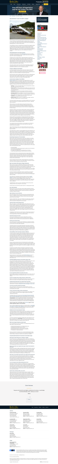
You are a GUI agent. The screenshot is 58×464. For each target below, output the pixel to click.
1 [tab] (27, 397)
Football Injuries (39, 42)
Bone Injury (39, 36)
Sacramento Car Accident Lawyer (41, 39)
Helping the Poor (38, 4)
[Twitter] (12, 450)
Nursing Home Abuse (40, 48)
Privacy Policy (36, 407)
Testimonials (24, 4)
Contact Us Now (22, 11)
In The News (28, 4)
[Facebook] (10, 450)
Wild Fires (38, 59)
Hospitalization (39, 45)
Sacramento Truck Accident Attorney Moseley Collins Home (14, 1)
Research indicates (12, 80)
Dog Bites (38, 41)
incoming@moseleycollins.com (16, 422)
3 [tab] (30, 397)
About (14, 4)
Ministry (33, 4)
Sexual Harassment (40, 52)
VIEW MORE (29, 399)
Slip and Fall (39, 53)
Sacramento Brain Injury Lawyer (41, 37)
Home (11, 4)
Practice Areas (19, 4)
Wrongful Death (39, 58)
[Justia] (14, 450)
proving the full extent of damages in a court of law (26, 283)
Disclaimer (40, 407)
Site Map (43, 407)
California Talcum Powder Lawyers (42, 38)
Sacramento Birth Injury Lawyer (41, 35)
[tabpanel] (29, 391)
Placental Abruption (40, 49)
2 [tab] (29, 397)
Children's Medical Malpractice (41, 40)
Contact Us (45, 4)
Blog (42, 4)
